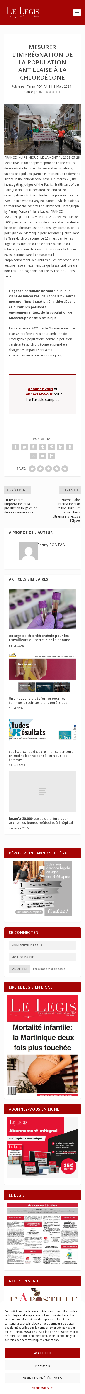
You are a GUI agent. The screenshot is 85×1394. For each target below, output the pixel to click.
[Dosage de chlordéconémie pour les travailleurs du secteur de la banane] (42, 609)
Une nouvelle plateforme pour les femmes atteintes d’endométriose (38, 700)
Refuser (42, 1365)
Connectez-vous (38, 394)
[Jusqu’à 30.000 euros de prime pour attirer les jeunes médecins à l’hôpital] (42, 791)
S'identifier (19, 969)
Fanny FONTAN (38, 86)
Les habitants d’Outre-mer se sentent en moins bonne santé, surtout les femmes (41, 755)
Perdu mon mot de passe (49, 969)
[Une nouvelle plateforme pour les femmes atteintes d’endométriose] (42, 672)
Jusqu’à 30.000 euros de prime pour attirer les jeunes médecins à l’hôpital (41, 820)
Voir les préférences (42, 1378)
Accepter (42, 1353)
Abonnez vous (40, 388)
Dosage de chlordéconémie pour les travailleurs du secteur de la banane (39, 637)
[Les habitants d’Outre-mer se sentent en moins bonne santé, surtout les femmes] (42, 729)
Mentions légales (42, 1388)
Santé (28, 92)
